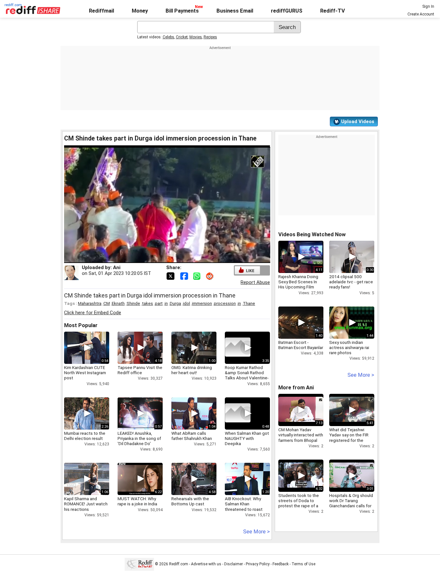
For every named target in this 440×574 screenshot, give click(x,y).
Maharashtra (89, 303)
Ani (116, 267)
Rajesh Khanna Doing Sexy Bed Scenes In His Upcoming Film (298, 281)
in (166, 303)
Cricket (182, 37)
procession (225, 303)
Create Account (420, 14)
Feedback (281, 564)
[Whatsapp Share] (198, 275)
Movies (195, 37)
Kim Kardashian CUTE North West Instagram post (85, 372)
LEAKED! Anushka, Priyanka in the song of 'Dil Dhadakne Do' (139, 438)
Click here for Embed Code (92, 313)
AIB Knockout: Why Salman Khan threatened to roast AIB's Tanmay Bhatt (244, 506)
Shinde (133, 303)
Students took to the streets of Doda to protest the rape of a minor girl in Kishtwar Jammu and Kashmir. (298, 506)
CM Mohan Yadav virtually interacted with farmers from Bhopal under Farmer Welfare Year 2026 (300, 440)
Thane (249, 303)
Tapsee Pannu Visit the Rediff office (140, 370)
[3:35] (238, 347)
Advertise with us (206, 564)
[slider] (160, 258)
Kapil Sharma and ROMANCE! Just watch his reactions (86, 503)
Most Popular (81, 325)
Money (140, 11)
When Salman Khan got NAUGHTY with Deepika (247, 438)
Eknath (118, 303)
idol (186, 303)
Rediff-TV (332, 11)
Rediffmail (101, 11)
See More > (256, 532)
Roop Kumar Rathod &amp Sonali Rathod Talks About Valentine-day (247, 375)
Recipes (210, 37)
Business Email (234, 11)
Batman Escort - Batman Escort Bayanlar (300, 345)
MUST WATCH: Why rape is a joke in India (137, 501)
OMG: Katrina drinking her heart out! (191, 370)
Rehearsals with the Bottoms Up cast (190, 501)
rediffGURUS (286, 11)
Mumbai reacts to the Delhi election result (84, 436)
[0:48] (238, 413)
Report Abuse (255, 282)
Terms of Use (303, 564)
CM (106, 303)
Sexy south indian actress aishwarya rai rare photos (349, 347)
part (159, 303)
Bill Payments (182, 11)
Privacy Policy (258, 564)
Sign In (428, 6)
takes (147, 303)
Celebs (168, 37)
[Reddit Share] (210, 275)
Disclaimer (233, 564)
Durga (175, 303)
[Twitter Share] (171, 275)
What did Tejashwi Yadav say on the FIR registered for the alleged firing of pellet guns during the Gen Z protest (350, 442)
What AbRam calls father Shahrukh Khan (191, 436)
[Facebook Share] (184, 275)
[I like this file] (247, 270)
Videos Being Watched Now (312, 234)
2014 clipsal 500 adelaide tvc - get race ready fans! (351, 281)
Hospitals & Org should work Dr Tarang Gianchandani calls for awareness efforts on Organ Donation (351, 506)
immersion (202, 303)
